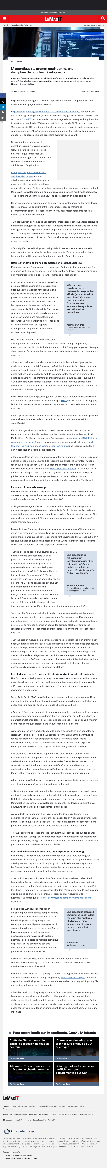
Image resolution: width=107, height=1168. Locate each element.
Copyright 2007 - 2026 (12, 1155)
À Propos (6, 1106)
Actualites (16, 61)
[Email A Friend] (3, 118)
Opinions (28, 1120)
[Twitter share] (3, 101)
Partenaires (33, 1114)
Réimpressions (8, 1109)
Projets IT (51, 1120)
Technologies (43, 1114)
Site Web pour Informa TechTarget (15, 1114)
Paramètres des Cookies (27, 1158)
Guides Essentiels (39, 1120)
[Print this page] (3, 112)
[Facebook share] (3, 95)
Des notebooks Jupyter (73, 977)
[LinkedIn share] (3, 107)
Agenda (53, 1114)
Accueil (5, 25)
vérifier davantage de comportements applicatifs (65, 897)
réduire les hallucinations (63, 468)
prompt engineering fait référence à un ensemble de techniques (47, 111)
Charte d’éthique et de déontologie (23, 1106)
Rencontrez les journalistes (47, 1106)
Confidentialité (9, 1158)
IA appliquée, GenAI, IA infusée (22, 25)
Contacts (62, 1106)
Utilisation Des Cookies (76, 1106)
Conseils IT (18, 1120)
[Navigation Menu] (4, 19)
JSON (64, 400)
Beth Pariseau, (20, 91)
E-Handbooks (7, 1120)
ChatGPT (26, 119)
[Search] (103, 19)
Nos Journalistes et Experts (67, 1114)
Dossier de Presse (86, 1114)
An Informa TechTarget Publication (53, 12)
